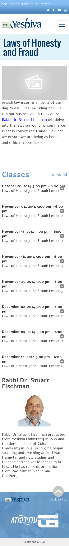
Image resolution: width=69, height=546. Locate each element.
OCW (42, 542)
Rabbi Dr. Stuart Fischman (25, 383)
